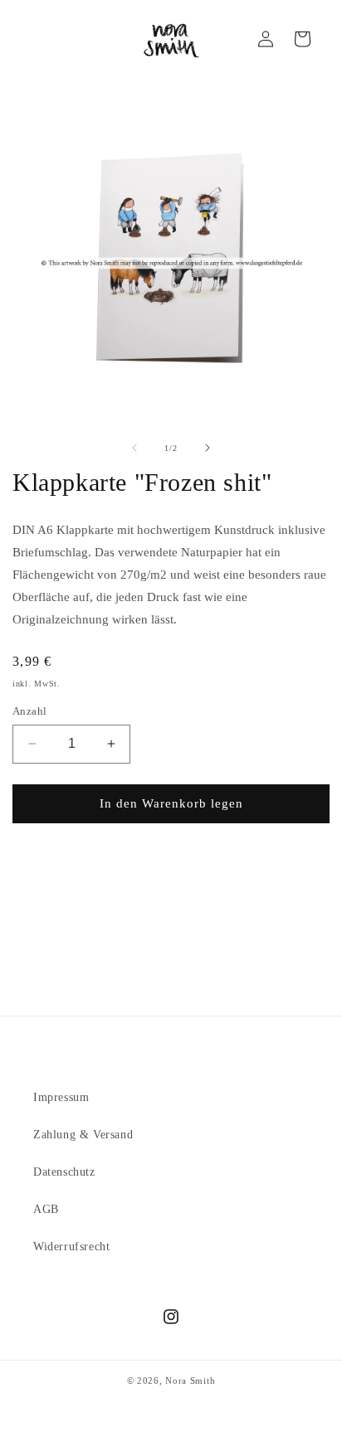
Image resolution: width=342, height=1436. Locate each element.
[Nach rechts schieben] (207, 447)
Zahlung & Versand (83, 1134)
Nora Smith (190, 1380)
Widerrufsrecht (71, 1246)
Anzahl (29, 711)
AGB (46, 1209)
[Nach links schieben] (134, 447)
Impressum (61, 1097)
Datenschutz (64, 1172)
